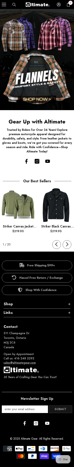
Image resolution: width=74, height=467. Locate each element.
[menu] (4, 4)
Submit (60, 409)
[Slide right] (67, 244)
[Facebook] (26, 161)
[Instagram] (37, 161)
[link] (37, 265)
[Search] (14, 5)
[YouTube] (48, 161)
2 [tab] (37, 106)
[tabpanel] (37, 59)
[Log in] (58, 4)
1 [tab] (34, 106)
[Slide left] (56, 244)
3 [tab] (41, 106)
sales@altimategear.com (20, 363)
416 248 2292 (24, 358)
